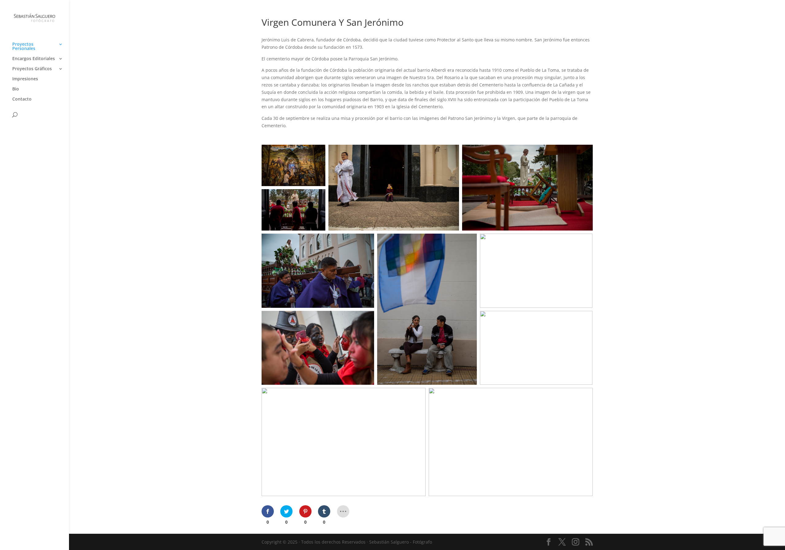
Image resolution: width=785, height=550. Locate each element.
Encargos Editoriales (33, 58)
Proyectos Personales (23, 46)
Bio (15, 89)
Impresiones (25, 79)
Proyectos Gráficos (32, 69)
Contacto (22, 99)
